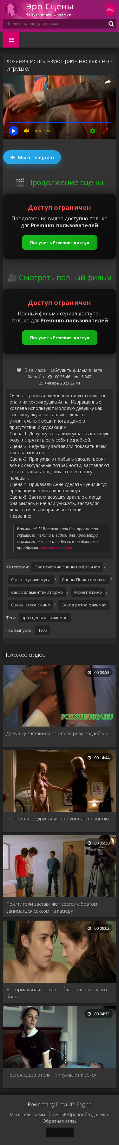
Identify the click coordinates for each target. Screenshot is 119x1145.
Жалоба (36, 376)
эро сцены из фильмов (45, 617)
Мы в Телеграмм (27, 1114)
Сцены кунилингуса (30, 579)
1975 (42, 630)
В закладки (35, 370)
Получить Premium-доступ (59, 242)
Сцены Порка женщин (84, 579)
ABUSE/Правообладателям (81, 1114)
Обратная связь (60, 1121)
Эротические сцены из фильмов (67, 567)
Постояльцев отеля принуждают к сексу (51, 1074)
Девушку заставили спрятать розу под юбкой (57, 733)
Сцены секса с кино (30, 605)
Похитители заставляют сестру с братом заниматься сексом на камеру (51, 907)
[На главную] (41, 9)
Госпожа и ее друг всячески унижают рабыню (57, 818)
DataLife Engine (73, 1104)
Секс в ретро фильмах (84, 605)
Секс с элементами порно (37, 592)
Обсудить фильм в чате (76, 370)
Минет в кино (88, 592)
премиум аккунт (56, 548)
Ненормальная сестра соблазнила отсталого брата (56, 992)
